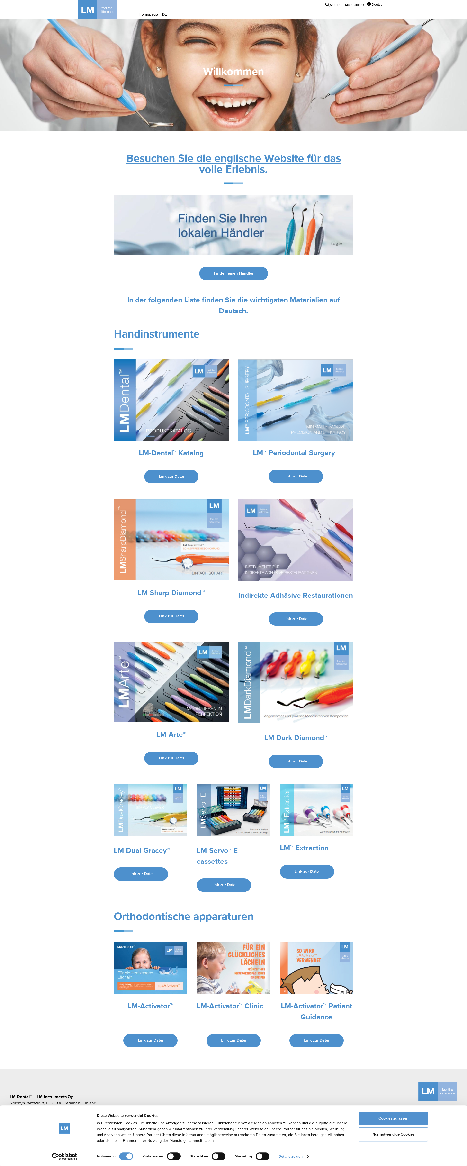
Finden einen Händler (233, 273)
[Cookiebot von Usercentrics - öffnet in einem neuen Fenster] (64, 1156)
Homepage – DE (153, 15)
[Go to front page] (104, 9)
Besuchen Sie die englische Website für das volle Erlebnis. (233, 164)
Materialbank (354, 5)
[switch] (174, 1156)
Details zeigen (290, 1156)
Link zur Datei (171, 477)
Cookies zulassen (393, 1118)
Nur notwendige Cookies (393, 1134)
